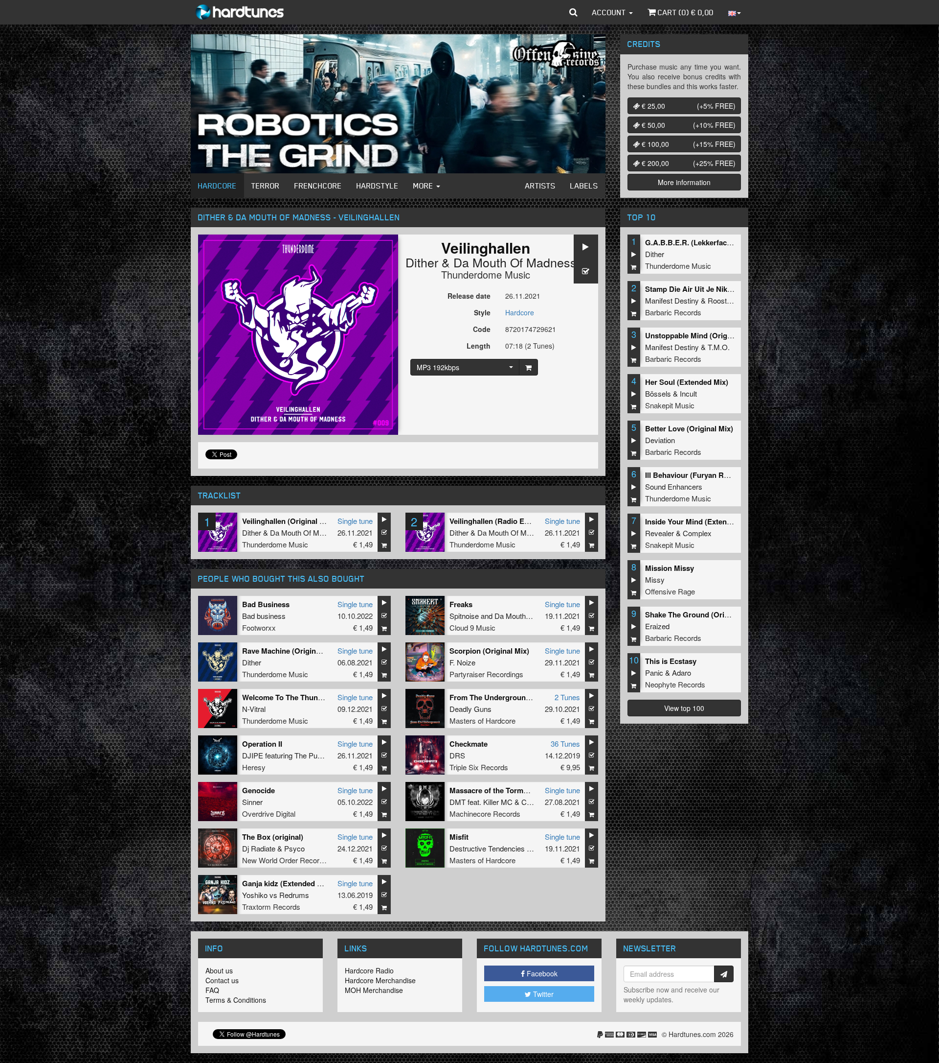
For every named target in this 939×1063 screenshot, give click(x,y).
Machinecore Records (484, 813)
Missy (655, 579)
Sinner (252, 802)
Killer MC (498, 802)
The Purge (311, 755)
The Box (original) (272, 836)
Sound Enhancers (673, 486)
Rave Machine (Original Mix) (290, 650)
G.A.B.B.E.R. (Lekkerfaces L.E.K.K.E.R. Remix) (725, 242)
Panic (654, 672)
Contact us (222, 980)
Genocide (258, 790)
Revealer (659, 533)
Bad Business (266, 604)
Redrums (294, 895)
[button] (573, 12)
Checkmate (468, 743)
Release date (469, 296)
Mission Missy (669, 568)
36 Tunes (565, 743)
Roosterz (722, 300)
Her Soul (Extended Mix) (686, 382)
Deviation (660, 440)
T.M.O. (719, 347)
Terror (265, 185)
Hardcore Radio (369, 970)
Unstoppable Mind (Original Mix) (700, 335)
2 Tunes (567, 697)
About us (219, 970)
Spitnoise (464, 616)
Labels (584, 185)
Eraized (657, 626)
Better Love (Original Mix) (689, 428)
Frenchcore (318, 185)
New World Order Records (284, 860)
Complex (697, 533)
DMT (457, 802)
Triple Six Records (478, 767)
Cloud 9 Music (472, 627)
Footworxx (259, 627)
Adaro (681, 672)
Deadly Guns (470, 709)
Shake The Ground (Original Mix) (701, 614)
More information (684, 182)
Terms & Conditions (235, 1000)
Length (479, 346)
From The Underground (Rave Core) (511, 697)
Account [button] (610, 12)
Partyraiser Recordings (486, 674)
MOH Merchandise (374, 990)
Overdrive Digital (268, 813)
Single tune (355, 521)
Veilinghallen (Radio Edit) (492, 521)
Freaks (460, 604)
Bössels (658, 393)
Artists (540, 185)
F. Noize (462, 662)
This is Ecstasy (670, 661)
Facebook (541, 973)
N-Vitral (254, 709)
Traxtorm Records (271, 906)
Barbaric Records (673, 312)
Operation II (262, 743)
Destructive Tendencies (487, 848)
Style (482, 312)
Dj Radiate (258, 848)
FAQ (212, 990)
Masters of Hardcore (482, 720)
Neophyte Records (675, 684)
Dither (421, 262)
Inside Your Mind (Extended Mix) (700, 521)
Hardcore (217, 185)
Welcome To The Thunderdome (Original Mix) (319, 697)
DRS (457, 755)
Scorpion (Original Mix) (489, 650)
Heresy (254, 767)
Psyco (294, 848)
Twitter (542, 994)
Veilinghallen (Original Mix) (288, 521)
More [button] (424, 185)
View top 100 (684, 708)
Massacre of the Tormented (495, 790)
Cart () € (685, 12)
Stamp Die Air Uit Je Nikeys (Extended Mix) (718, 288)
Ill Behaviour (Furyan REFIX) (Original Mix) (718, 475)
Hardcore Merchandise (380, 980)
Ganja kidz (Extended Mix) (287, 883)
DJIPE (252, 755)
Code (482, 329)
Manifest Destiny (672, 300)
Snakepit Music (669, 405)
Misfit (459, 836)
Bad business (264, 616)
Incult (688, 393)
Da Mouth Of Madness (515, 262)
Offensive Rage (670, 591)
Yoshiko (255, 895)
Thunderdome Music (485, 274)
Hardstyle (378, 185)
